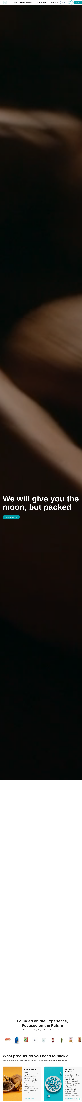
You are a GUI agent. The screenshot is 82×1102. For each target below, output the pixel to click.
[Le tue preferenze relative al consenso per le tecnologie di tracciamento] (79, 1099)
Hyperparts (54, 2)
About (15, 2)
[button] (26, 2)
